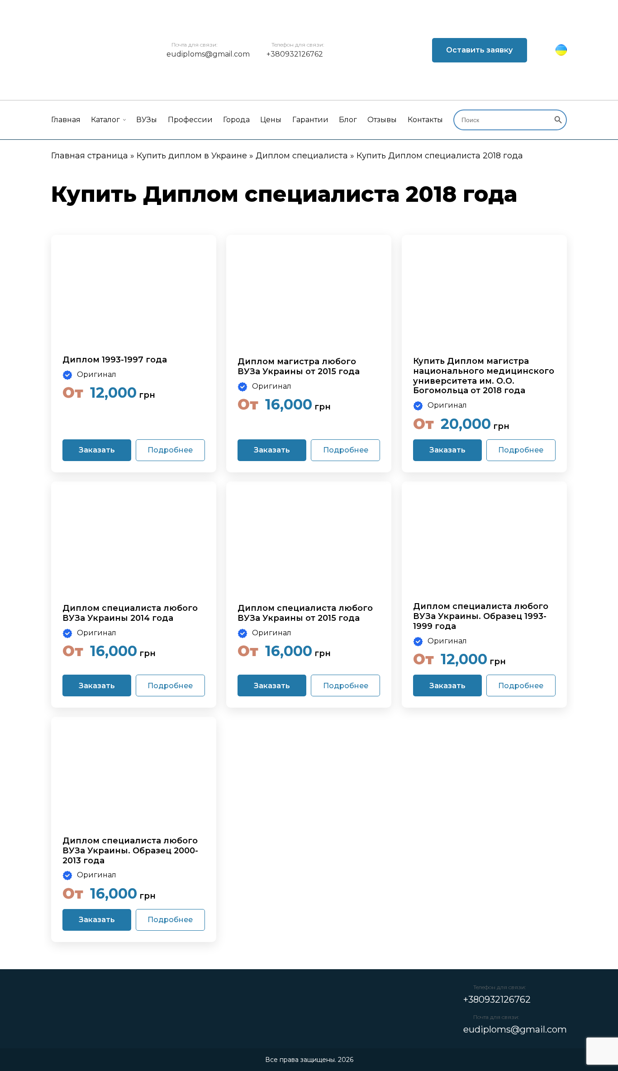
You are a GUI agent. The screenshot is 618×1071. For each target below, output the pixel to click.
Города (236, 119)
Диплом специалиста (302, 156)
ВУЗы (146, 119)
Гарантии (310, 119)
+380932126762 (294, 54)
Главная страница (89, 156)
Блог (348, 119)
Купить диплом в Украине (192, 156)
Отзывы (382, 119)
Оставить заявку (479, 50)
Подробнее (170, 450)
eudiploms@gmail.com (208, 54)
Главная (66, 119)
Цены (270, 119)
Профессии (190, 119)
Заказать (97, 450)
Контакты (425, 119)
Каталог (105, 119)
